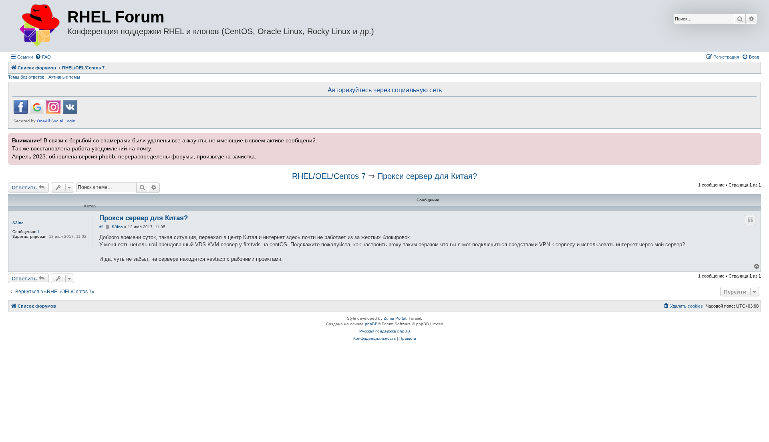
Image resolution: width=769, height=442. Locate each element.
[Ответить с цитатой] (750, 220)
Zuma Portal (395, 318)
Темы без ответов (26, 77)
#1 (101, 227)
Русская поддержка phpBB (384, 331)
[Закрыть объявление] (754, 138)
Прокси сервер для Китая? (427, 176)
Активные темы (64, 77)
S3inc (18, 223)
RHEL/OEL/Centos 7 (329, 176)
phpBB (371, 324)
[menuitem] (43, 57)
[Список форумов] (38, 26)
